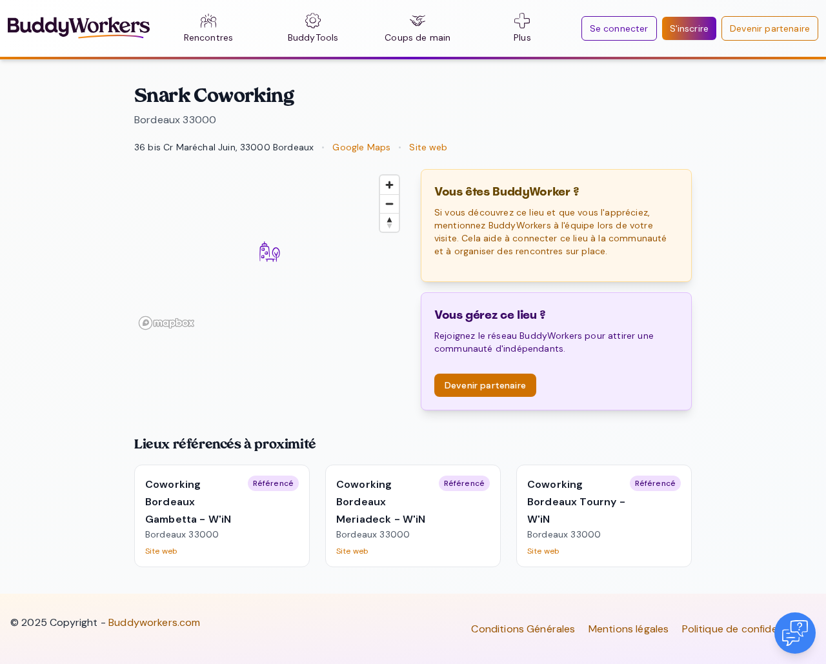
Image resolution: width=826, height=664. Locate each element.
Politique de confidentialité (746, 629)
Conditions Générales (523, 629)
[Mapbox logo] (166, 323)
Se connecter (619, 28)
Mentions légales (629, 629)
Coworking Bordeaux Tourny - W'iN (576, 502)
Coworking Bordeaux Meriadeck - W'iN (381, 502)
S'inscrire (689, 28)
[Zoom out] (389, 203)
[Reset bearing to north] (389, 222)
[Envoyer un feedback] (795, 633)
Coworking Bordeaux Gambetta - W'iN (188, 502)
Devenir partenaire (770, 28)
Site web (428, 147)
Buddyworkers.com (154, 622)
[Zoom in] (389, 185)
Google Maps (361, 147)
